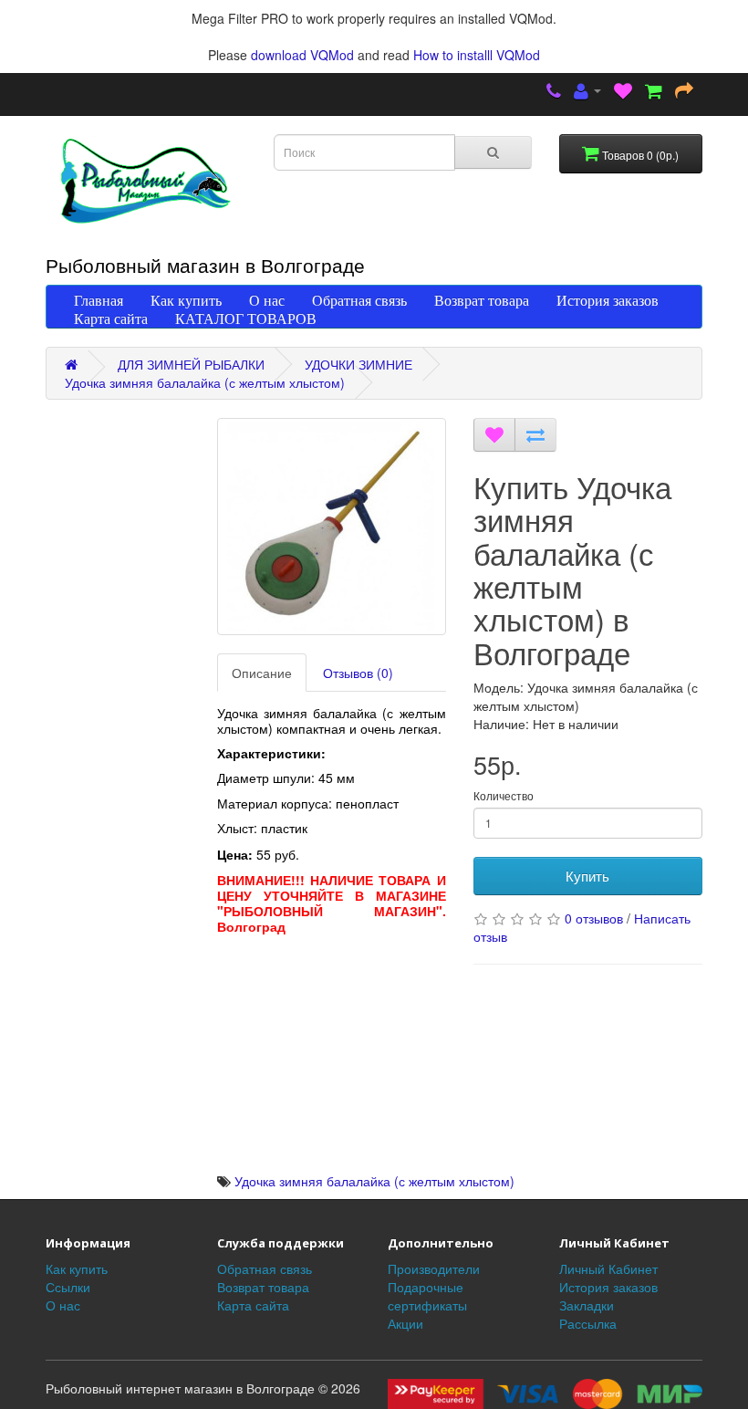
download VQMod (302, 55)
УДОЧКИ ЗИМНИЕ (358, 364)
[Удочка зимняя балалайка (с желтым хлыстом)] (331, 526)
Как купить (186, 300)
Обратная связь (359, 300)
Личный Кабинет (608, 1268)
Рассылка (588, 1323)
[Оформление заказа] (684, 92)
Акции (405, 1323)
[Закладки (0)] (623, 92)
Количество (503, 795)
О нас (267, 300)
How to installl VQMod (476, 55)
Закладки (586, 1305)
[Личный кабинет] (587, 92)
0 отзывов (594, 918)
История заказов (607, 300)
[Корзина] (653, 92)
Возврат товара (481, 300)
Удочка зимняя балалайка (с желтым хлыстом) (205, 382)
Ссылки (68, 1287)
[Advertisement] (331, 1058)
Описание (262, 672)
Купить (587, 875)
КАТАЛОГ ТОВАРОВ (246, 318)
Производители (434, 1268)
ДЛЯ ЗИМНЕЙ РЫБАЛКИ (191, 364)
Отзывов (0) (358, 672)
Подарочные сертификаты (427, 1296)
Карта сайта (111, 318)
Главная (98, 300)
